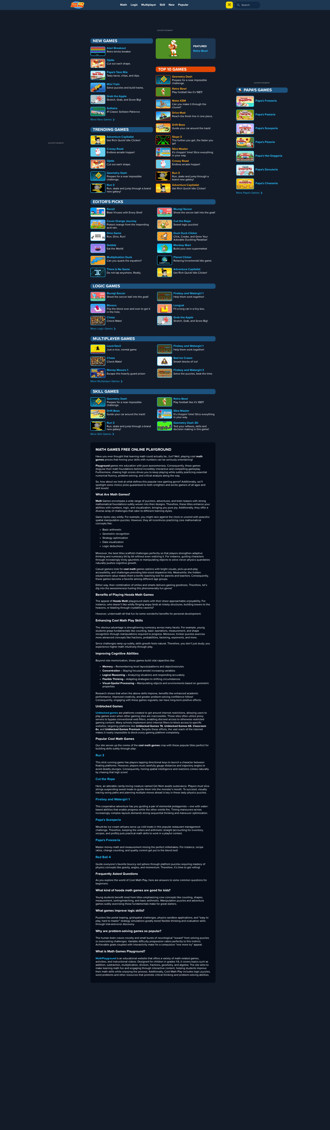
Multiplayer (148, 4)
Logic (134, 4)
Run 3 (100, 755)
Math (123, 4)
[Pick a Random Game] (229, 5)
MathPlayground (106, 958)
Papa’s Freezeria (108, 840)
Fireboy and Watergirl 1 (113, 799)
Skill (162, 4)
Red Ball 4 (103, 857)
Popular (183, 4)
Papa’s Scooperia (108, 819)
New (171, 4)
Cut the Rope (105, 779)
